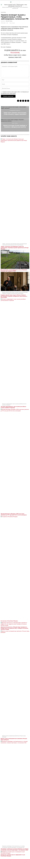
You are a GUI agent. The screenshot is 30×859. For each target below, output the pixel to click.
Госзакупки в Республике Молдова (9, 620)
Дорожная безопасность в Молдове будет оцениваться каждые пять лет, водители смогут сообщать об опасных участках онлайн (14, 628)
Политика (3, 12)
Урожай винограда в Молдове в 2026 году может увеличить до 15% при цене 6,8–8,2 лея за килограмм (14, 514)
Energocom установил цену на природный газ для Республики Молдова (13, 855)
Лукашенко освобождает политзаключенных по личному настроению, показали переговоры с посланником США (14, 849)
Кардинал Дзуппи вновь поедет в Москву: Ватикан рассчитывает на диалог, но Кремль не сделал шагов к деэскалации (14, 296)
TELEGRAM (14, 52)
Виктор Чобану (9, 21)
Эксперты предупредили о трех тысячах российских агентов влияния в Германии (13, 407)
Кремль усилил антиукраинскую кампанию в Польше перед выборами (14, 739)
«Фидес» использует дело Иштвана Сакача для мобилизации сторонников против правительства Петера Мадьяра (15, 247)
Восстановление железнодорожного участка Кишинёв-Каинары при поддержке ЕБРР (14, 270)
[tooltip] (18, 101)
